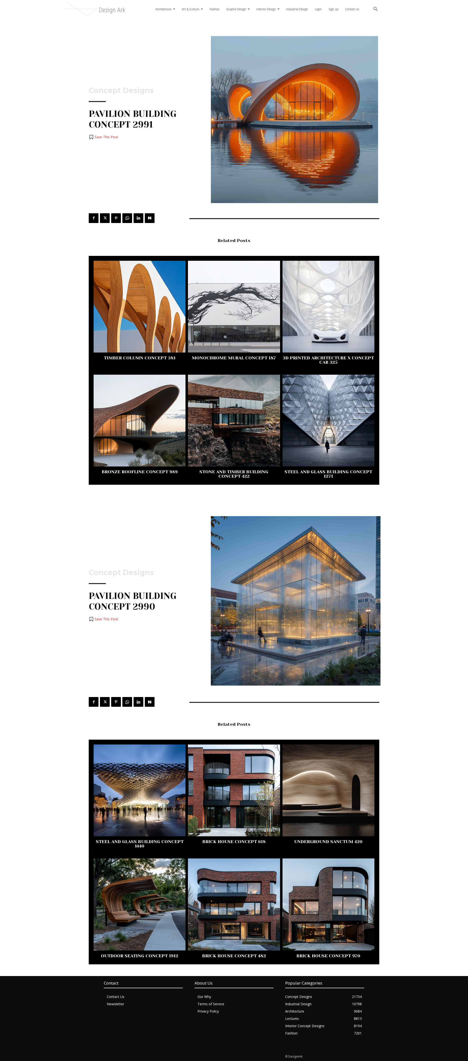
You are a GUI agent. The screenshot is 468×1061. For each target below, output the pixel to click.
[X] (105, 218)
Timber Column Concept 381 (140, 357)
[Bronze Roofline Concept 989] (139, 420)
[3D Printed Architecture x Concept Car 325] (328, 307)
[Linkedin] (138, 218)
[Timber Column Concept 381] (139, 307)
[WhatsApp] (127, 218)
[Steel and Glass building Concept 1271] (328, 420)
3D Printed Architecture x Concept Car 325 (328, 360)
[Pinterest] (116, 218)
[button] (375, 9)
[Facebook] (93, 218)
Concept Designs (121, 90)
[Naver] (150, 218)
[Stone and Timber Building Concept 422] (234, 420)
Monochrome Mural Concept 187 (234, 357)
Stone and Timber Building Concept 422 (233, 474)
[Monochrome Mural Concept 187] (234, 307)
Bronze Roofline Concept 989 (140, 471)
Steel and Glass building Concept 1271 (328, 474)
